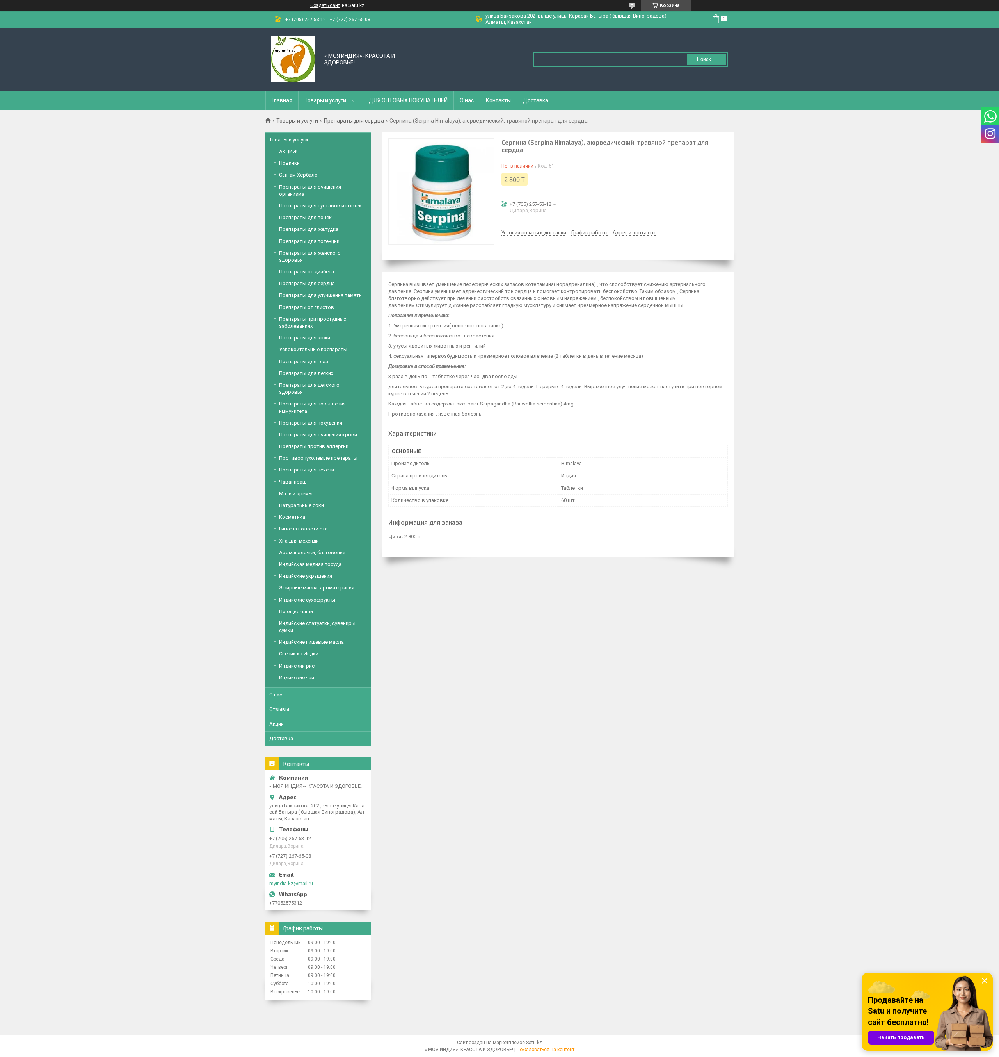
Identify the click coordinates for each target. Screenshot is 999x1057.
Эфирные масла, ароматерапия (316, 588)
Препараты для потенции (309, 241)
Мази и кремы (296, 493)
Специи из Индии (298, 654)
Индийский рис (297, 666)
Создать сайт (325, 5)
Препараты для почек (305, 217)
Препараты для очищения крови (318, 434)
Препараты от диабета (306, 272)
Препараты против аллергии (313, 446)
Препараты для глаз (303, 361)
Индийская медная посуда (310, 564)
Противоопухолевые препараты (318, 458)
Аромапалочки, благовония (312, 552)
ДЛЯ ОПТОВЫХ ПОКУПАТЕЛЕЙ (408, 100)
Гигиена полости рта (303, 529)
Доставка (535, 100)
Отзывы (279, 709)
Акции (276, 724)
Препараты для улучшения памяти (320, 295)
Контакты (498, 100)
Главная (282, 100)
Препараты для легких (306, 373)
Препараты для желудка (308, 229)
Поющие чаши (296, 611)
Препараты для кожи (304, 338)
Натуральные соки (301, 505)
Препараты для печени (306, 470)
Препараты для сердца (354, 121)
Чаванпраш (293, 482)
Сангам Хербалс (298, 175)
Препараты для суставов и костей (320, 206)
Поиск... (706, 59)
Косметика (292, 517)
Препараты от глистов (306, 307)
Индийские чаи (296, 677)
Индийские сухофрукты (307, 600)
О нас (467, 100)
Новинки (289, 163)
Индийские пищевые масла (311, 642)
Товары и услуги (325, 100)
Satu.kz (534, 1042)
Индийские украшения (305, 576)
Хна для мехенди (299, 541)
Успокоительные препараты (313, 349)
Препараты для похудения (310, 423)
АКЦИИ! (288, 151)
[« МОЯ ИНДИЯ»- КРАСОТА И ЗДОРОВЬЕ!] (293, 59)
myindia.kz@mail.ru (291, 883)
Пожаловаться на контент (545, 1049)
